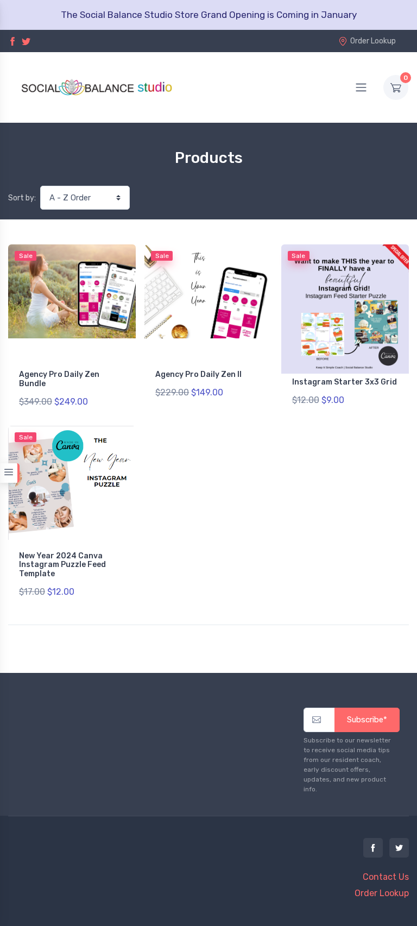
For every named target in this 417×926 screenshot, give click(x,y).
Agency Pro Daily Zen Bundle (59, 379)
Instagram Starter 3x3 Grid (344, 382)
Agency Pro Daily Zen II (198, 374)
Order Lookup (373, 41)
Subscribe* (367, 720)
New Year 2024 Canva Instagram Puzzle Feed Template (62, 565)
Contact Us (386, 877)
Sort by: (22, 198)
